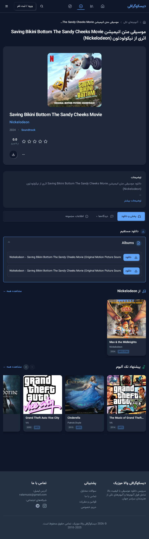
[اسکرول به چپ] (26, 367)
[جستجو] (41, 6)
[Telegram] (38, 506)
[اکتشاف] (70, 6)
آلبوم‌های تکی (130, 22)
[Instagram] (45, 506)
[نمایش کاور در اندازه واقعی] (74, 80)
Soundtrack (28, 130)
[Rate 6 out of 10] (34, 141)
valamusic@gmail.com (33, 495)
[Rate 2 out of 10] (24, 141)
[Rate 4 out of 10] (29, 141)
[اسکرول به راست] (32, 367)
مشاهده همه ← (12, 291)
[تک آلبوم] (81, 6)
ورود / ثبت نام (25, 6)
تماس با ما (90, 496)
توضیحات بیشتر (132, 201)
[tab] (131, 216)
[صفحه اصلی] (102, 6)
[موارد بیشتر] (23, 154)
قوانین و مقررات (87, 502)
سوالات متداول (88, 491)
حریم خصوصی (88, 507)
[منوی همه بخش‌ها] (6, 6)
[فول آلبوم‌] (91, 6)
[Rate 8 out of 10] (40, 141)
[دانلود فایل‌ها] (13, 154)
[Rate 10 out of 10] (45, 141)
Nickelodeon (19, 122)
